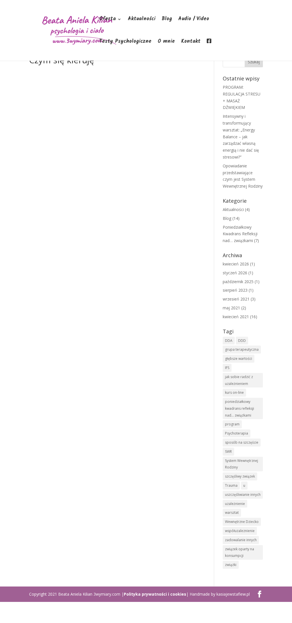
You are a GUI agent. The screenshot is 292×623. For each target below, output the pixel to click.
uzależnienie (235, 503)
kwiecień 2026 (236, 264)
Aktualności (141, 20)
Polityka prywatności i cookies (155, 594)
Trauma (231, 485)
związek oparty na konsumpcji (239, 552)
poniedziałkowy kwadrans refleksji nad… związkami (239, 408)
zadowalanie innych (241, 539)
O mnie (166, 43)
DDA (228, 340)
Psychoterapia (236, 433)
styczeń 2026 (235, 272)
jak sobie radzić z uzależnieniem (239, 380)
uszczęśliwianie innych (243, 494)
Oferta (107, 20)
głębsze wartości (238, 358)
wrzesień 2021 (236, 299)
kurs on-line (234, 392)
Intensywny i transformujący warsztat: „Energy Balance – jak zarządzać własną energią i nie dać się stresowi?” (241, 136)
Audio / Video (193, 20)
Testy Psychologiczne (125, 43)
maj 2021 (231, 308)
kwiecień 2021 (236, 316)
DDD (242, 340)
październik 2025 (238, 281)
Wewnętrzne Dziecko (242, 521)
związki (230, 564)
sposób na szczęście (241, 442)
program (232, 424)
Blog (167, 20)
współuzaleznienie (240, 530)
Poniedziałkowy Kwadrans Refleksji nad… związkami (240, 233)
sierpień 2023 (235, 290)
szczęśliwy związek (240, 476)
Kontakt (190, 43)
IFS (227, 367)
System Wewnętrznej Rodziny (241, 464)
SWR (228, 451)
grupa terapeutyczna (242, 349)
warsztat (232, 512)
